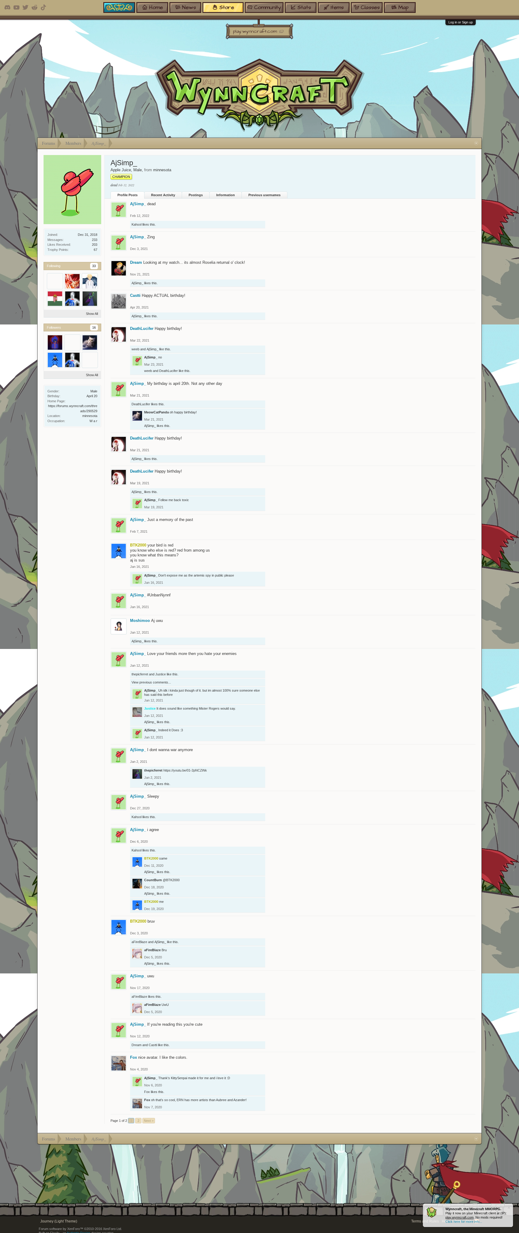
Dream (136, 262)
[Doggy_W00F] (55, 342)
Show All (92, 313)
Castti (135, 295)
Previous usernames (264, 195)
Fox (133, 1057)
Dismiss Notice (509, 1207)
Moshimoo (140, 620)
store (226, 7)
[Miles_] (90, 360)
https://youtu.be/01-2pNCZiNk (185, 770)
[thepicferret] (90, 299)
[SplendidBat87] (72, 342)
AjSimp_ (138, 204)
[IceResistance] (90, 281)
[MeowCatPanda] (90, 342)
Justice (160, 674)
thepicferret (140, 674)
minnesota (89, 416)
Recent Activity (163, 195)
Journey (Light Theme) (58, 1221)
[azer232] (72, 281)
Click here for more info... (463, 1221)
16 (94, 327)
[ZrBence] (55, 299)
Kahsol (136, 224)
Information (225, 195)
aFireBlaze (139, 942)
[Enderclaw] (72, 299)
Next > (148, 1120)
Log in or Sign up (460, 22)
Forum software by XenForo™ (80, 1229)
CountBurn (153, 880)
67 (95, 249)
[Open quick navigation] (476, 143)
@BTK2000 (171, 880)
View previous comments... (151, 682)
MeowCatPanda (156, 412)
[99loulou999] (55, 281)
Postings (196, 195)
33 (94, 266)
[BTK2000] (55, 360)
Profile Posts (127, 195)
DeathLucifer (141, 328)
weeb (135, 349)
